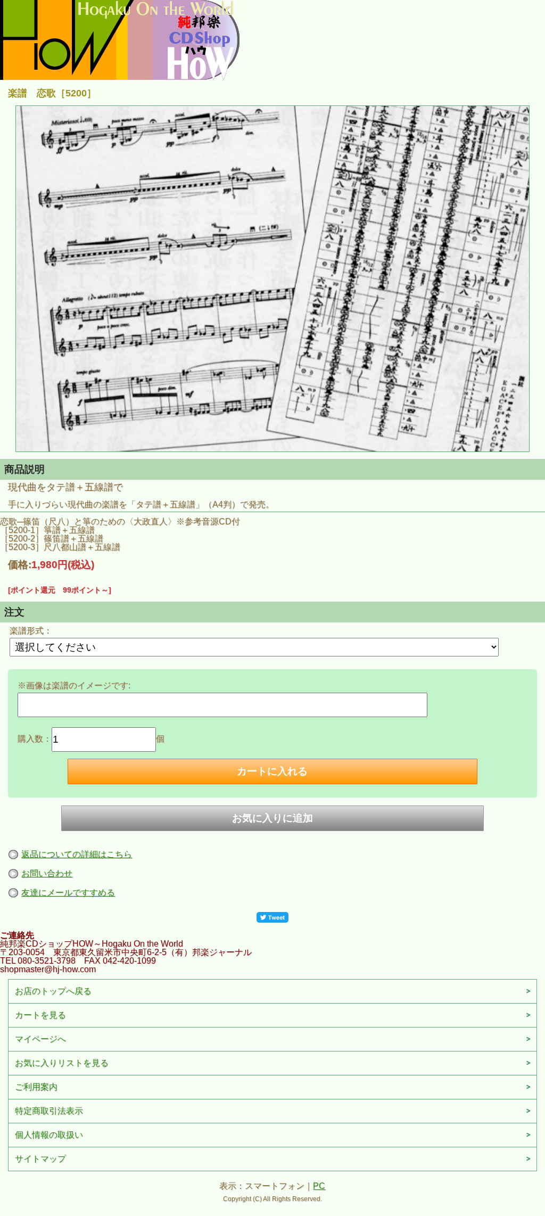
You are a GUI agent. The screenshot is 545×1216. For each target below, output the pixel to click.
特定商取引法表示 (49, 1110)
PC (319, 1185)
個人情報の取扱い (49, 1134)
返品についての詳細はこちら (76, 854)
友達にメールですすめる (68, 892)
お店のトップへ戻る (53, 991)
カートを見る (40, 1015)
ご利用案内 (36, 1086)
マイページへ (40, 1039)
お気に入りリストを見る (62, 1062)
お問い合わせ (46, 873)
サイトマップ (40, 1158)
